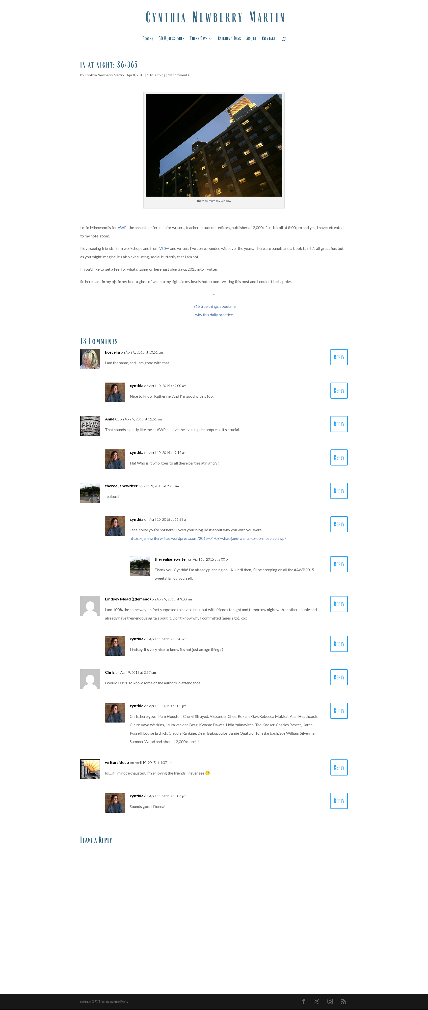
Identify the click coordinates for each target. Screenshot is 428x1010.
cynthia (136, 385)
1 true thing (156, 75)
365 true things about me (214, 306)
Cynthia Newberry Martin (104, 75)
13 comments (178, 75)
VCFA (164, 248)
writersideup (117, 762)
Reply (339, 357)
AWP (122, 227)
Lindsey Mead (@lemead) (128, 598)
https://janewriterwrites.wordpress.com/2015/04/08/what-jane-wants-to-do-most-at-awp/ (208, 538)
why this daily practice (214, 314)
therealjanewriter (121, 485)
